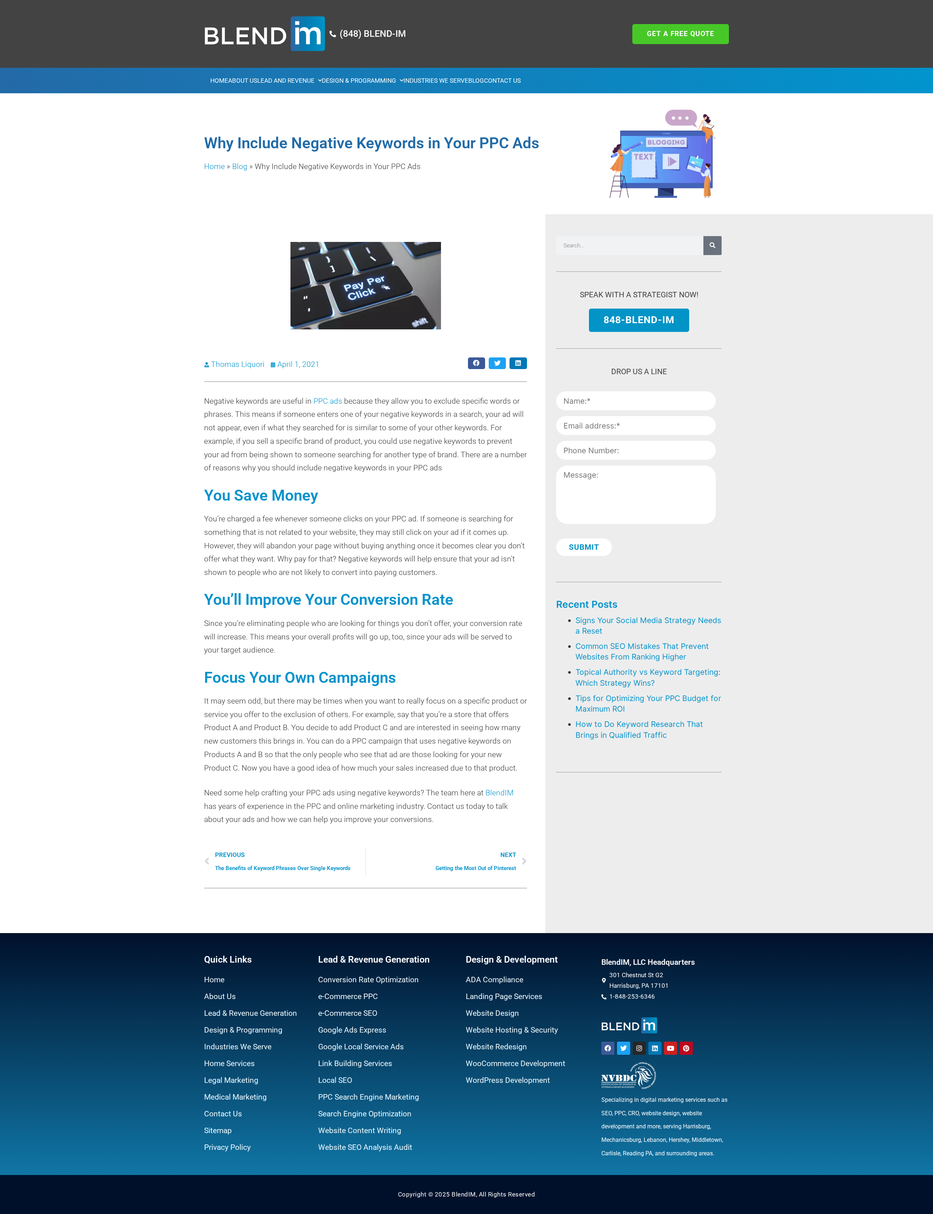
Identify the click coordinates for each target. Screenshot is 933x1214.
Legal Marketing (231, 1080)
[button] (476, 363)
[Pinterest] (686, 1048)
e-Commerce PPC (348, 996)
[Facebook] (607, 1048)
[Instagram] (639, 1048)
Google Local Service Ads (361, 1046)
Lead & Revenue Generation (250, 1013)
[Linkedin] (654, 1048)
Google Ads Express (352, 1030)
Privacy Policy (227, 1147)
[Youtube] (670, 1048)
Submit (584, 547)
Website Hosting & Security (512, 1030)
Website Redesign (496, 1046)
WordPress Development (508, 1080)
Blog (476, 80)
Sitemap (218, 1130)
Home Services (229, 1063)
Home (219, 80)
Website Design (492, 1013)
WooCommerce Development (515, 1063)
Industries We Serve (435, 80)
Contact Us (502, 80)
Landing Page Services (504, 996)
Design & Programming (359, 80)
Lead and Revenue (286, 80)
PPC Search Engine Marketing (368, 1097)
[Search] (712, 245)
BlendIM (499, 792)
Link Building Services (355, 1063)
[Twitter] (623, 1048)
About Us (242, 80)
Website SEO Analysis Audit (365, 1147)
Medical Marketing (235, 1097)
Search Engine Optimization (364, 1113)
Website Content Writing (359, 1130)
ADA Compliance (494, 979)
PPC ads (327, 401)
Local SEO (335, 1080)
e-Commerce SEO (347, 1013)
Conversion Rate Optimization (368, 979)
